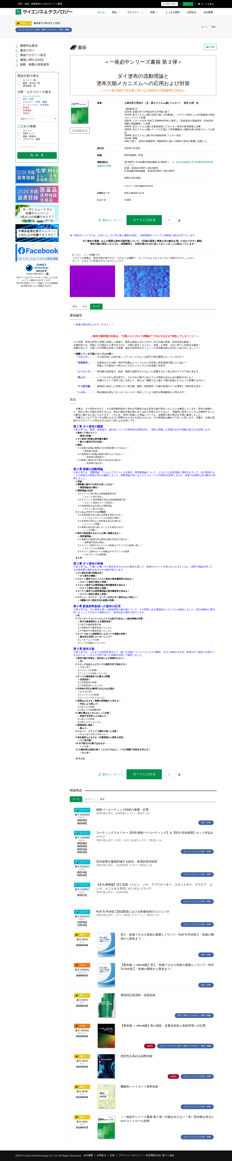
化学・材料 (28, 99)
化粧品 (26, 113)
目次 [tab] (85, 306)
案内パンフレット (113, 220)
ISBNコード (28, 133)
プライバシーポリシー (130, 1155)
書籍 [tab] (102, 799)
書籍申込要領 (29, 45)
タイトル (27, 130)
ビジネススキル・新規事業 (36, 105)
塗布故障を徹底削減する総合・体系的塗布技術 (126, 861)
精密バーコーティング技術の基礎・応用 (122, 809)
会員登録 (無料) (170, 4)
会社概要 (208, 12)
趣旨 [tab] (74, 306)
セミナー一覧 (29, 80)
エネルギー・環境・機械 (35, 102)
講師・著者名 (29, 136)
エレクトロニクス (31, 96)
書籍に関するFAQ (31, 59)
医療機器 (27, 110)
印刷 (212, 46)
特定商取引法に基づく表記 (160, 1155)
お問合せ (191, 12)
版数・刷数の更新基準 (34, 64)
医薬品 (26, 107)
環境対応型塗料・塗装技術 (138, 995)
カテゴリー (133, 12)
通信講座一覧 (29, 86)
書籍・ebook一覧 (31, 83)
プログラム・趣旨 (31, 139)
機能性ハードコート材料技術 (139, 1086)
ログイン (188, 4)
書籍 (213, 27)
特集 (152, 12)
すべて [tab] (96, 306)
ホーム (101, 12)
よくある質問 (172, 12)
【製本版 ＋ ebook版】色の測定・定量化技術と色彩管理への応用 (163, 1025)
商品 (114, 12)
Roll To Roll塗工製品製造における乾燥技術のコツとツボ (132, 911)
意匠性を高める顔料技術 (136, 1056)
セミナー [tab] (89, 799)
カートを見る (207, 4)
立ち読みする (79, 130)
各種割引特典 (104, 166)
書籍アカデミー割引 (33, 55)
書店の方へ (27, 50)
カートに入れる (144, 220)
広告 (112, 1155)
